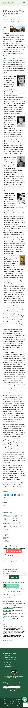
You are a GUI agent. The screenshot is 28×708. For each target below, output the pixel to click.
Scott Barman (20, 674)
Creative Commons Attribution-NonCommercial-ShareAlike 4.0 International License (14, 676)
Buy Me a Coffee (7, 588)
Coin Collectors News (10, 661)
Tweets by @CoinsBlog (9, 597)
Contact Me (7, 665)
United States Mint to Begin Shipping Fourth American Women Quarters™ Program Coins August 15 (13, 628)
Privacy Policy (7, 666)
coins (11, 19)
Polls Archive (6, 621)
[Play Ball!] (8, 536)
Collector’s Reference (10, 663)
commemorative (17, 19)
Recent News (8, 624)
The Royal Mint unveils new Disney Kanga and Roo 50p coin (12, 636)
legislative (5, 21)
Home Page (7, 655)
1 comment (16, 21)
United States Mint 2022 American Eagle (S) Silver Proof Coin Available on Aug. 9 (14, 631)
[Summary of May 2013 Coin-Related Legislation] (18, 522)
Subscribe (14, 577)
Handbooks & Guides (10, 657)
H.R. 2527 (11, 39)
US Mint (10, 21)
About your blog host (10, 659)
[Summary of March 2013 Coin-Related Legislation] (8, 522)
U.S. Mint (21, 415)
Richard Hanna (10, 37)
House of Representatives (16, 35)
